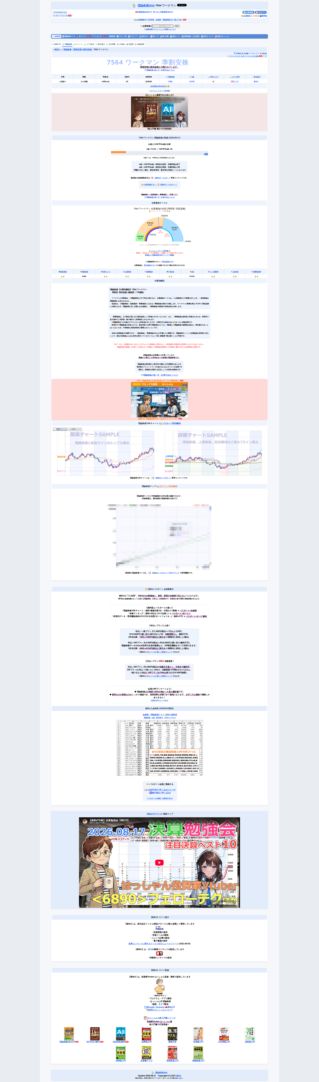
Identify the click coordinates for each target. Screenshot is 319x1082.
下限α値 (171, 271)
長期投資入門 (172, 1060)
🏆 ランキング (97, 36)
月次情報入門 (224, 1041)
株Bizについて (208, 36)
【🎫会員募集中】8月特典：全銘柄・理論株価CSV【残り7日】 (158, 19)
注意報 (131, 44)
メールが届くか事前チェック (161, 652)
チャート (78, 44)
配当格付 (101, 44)
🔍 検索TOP (56, 44)
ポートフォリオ (61, 15)
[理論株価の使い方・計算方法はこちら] (160, 70)
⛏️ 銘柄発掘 (111, 36)
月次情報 (112, 44)
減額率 (213, 271)
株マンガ (155, 36)
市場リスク (106, 271)
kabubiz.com (61, 12)
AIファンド (82, 36)
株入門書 (165, 36)
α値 (193, 77)
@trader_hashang (155, 1007)
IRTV (150, 949)
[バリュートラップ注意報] (160, 91)
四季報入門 (147, 1041)
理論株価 (68, 44)
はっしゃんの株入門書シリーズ (161, 1018)
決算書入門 (198, 1041)
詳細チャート (76, 429)
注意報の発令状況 (158, 86)
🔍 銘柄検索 (56, 36)
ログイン (261, 12)
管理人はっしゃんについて (161, 1009)
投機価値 (149, 271)
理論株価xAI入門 (67, 1041)
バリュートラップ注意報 (159, 251)
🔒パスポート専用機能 (170, 423)
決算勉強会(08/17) (144, 12)
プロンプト (134, 36)
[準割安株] (77, 49)
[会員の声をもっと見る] (159, 700)
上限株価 (128, 271)
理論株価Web (146, 5)
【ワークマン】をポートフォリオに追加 (244, 56)
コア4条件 (90, 44)
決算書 (245, 53)
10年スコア (214, 77)
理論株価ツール (69, 36)
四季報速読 (187, 36)
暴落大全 (172, 1041)
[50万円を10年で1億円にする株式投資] (145, 111)
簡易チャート (61, 429)
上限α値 (235, 271)
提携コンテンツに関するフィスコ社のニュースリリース (153, 943)
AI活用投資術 (119, 1041)
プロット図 (122, 36)
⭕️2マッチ (235, 81)
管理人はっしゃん (223, 36)
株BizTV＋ (145, 36)
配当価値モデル (168, 261)
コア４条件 (236, 77)
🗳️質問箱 (263, 16)
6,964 (170, 81)
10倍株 (122, 44)
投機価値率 (257, 271)
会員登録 (249, 12)
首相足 (197, 36)
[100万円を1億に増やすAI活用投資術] (174, 111)
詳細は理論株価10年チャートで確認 (160, 255)
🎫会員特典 (245, 16)
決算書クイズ (147, 1060)
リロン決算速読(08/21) (164, 12)
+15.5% (192, 81)
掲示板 (264, 53)
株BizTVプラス (154, 813)
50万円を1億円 (93, 1041)
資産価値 (63, 271)
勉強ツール (176, 36)
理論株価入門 (198, 1060)
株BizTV (171, 1007)
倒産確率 (140, 44)
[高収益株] (87, 49)
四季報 (238, 53)
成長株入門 (250, 1041)
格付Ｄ (256, 81)
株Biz (57, 49)
